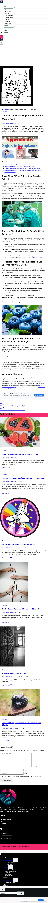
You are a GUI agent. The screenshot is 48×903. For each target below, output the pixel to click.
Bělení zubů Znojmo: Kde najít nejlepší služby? (12, 405)
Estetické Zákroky (7, 835)
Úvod (5, 6)
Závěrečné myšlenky (10, 172)
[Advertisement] (24, 54)
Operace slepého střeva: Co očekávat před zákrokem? (19, 166)
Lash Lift (7, 19)
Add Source (41, 900)
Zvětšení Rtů (8, 23)
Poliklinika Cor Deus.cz (10, 123)
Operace (6, 25)
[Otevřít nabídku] (1, 43)
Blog (3, 821)
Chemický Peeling (9, 17)
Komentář (35, 767)
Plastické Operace (7, 836)
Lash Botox (10, 15)
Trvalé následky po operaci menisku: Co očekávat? (21, 609)
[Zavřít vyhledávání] (2, 889)
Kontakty (6, 32)
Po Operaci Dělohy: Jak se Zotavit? (14, 673)
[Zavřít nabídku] (0, 854)
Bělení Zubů (8, 11)
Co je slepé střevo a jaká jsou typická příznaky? (17, 164)
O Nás (5, 30)
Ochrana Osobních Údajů (22, 846)
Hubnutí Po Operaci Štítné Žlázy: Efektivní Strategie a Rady (23, 478)
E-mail (26, 773)
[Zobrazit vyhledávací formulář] (1, 36)
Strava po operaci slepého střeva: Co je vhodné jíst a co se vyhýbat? (22, 170)
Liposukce (7, 21)
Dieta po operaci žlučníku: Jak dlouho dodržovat (20, 454)
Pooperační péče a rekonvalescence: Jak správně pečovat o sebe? (22, 168)
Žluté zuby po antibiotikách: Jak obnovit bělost (12, 409)
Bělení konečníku (9, 9)
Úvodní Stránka (6, 819)
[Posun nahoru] (1, 851)
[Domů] (3, 109)
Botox (6, 867)
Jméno (26, 770)
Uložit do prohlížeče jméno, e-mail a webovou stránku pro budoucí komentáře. (23, 776)
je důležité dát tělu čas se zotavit (34, 257)
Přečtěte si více (7, 467)
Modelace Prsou (9, 28)
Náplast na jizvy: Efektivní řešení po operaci (18, 544)
